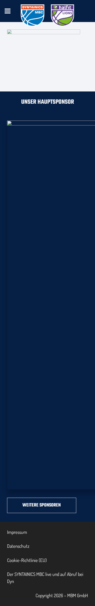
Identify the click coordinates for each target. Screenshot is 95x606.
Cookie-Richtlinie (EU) (27, 560)
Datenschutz (18, 546)
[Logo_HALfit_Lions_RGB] (62, 15)
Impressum (17, 532)
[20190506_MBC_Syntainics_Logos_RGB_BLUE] (32, 15)
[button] (7, 11)
